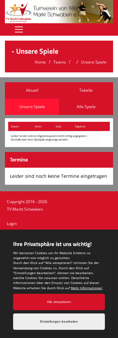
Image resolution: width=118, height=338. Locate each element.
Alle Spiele (86, 106)
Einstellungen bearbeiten (59, 321)
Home (40, 62)
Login (12, 223)
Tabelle (86, 90)
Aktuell (32, 90)
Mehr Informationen (86, 288)
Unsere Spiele (94, 62)
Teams (59, 62)
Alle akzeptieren (59, 302)
